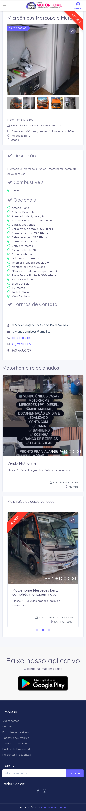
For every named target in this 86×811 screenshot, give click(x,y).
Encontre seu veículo (15, 732)
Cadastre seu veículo (15, 737)
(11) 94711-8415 (21, 338)
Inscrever (75, 773)
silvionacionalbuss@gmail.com (33, 331)
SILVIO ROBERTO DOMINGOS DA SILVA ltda (40, 325)
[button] (12, 59)
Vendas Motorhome (53, 807)
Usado (15, 139)
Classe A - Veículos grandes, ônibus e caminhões (42, 131)
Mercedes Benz (21, 135)
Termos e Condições (15, 743)
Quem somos (10, 720)
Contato (7, 726)
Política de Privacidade (16, 749)
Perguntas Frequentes (16, 754)
